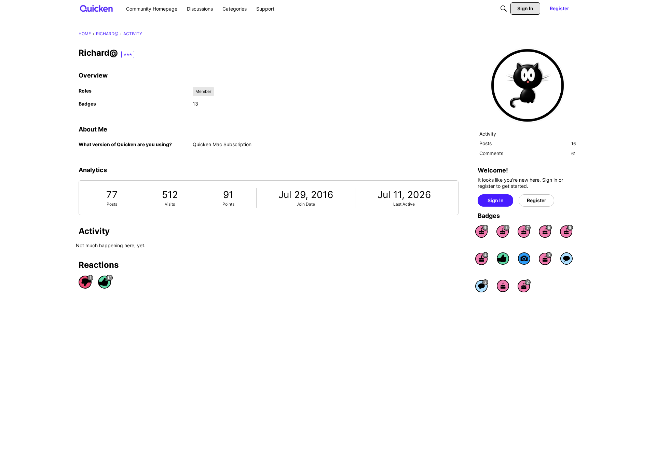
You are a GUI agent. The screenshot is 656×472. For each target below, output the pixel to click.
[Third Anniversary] (545, 258)
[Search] (503, 8)
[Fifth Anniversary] (566, 231)
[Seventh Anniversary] (524, 231)
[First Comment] (566, 258)
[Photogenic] (524, 258)
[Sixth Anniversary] (545, 231)
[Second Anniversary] (524, 285)
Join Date (306, 204)
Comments (527, 153)
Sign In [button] (496, 200)
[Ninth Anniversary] (481, 231)
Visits (170, 204)
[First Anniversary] (502, 285)
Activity (487, 134)
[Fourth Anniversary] (481, 258)
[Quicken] (96, 8)
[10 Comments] (481, 285)
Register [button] (536, 200)
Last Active (404, 204)
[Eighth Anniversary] (502, 231)
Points (228, 204)
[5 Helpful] (502, 258)
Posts (112, 204)
